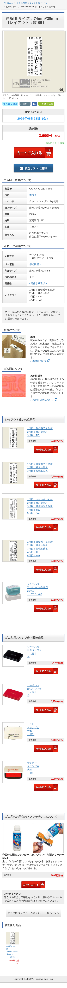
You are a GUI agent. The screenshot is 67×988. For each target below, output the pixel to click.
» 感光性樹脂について (42, 399)
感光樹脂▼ (35, 264)
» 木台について (38, 360)
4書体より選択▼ (38, 283)
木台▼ (32, 195)
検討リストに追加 (36, 168)
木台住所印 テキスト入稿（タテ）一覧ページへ (33, 913)
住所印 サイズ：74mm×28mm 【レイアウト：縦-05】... (12, 951)
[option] (12, 948)
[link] (33, 440)
